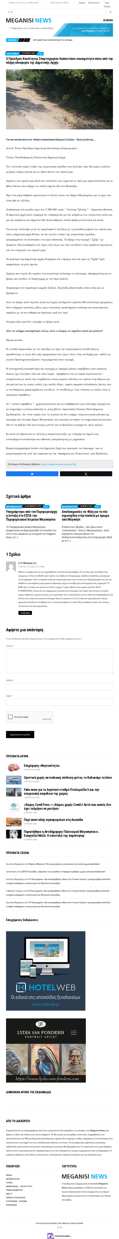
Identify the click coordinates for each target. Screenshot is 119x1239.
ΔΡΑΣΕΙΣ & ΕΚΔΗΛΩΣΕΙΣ (15, 1197)
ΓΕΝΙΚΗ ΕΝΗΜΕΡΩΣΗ (14, 1190)
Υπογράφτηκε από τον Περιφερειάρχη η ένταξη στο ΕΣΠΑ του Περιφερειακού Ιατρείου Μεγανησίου (31, 515)
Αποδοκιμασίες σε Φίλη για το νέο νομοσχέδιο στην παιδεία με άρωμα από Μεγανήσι (85, 515)
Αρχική (82, 2)
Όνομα (10, 680)
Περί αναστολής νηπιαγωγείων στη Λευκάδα (52, 40)
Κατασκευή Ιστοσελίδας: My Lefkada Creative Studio (59, 1223)
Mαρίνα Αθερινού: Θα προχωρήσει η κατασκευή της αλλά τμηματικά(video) (64, 864)
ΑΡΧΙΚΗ (9, 1175)
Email (9, 696)
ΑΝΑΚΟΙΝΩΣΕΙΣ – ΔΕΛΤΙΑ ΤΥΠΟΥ (19, 1186)
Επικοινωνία (93, 2)
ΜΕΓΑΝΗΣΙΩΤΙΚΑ (13, 507)
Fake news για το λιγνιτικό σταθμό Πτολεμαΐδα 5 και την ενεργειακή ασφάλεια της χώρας (61, 791)
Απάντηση (25, 613)
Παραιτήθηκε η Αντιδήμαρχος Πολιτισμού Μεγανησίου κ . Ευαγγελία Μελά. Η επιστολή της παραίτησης (62, 833)
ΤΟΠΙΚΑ (9, 1182)
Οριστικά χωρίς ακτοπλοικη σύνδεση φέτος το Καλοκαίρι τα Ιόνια (68, 777)
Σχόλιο (10, 646)
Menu (109, 20)
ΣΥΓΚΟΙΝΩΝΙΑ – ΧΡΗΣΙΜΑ (16, 1201)
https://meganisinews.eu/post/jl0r (59, 464)
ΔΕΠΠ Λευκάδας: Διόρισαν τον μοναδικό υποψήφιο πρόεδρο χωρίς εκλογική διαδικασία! (63, 871)
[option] (73, 40)
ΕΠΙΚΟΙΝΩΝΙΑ (11, 1205)
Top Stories (12, 54)
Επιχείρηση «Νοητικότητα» (42, 766)
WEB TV (9, 1194)
